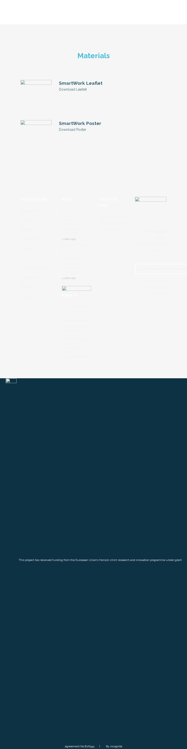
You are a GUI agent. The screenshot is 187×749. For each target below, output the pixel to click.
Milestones (28, 230)
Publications (29, 277)
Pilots (24, 258)
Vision (25, 220)
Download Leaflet (73, 89)
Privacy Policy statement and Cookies (155, 287)
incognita (116, 746)
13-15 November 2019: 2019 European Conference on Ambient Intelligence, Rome (75, 339)
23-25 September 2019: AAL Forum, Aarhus (76, 311)
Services (27, 249)
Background (30, 211)
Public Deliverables (35, 268)
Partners (26, 287)
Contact (26, 296)
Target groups (31, 239)
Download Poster (72, 130)
